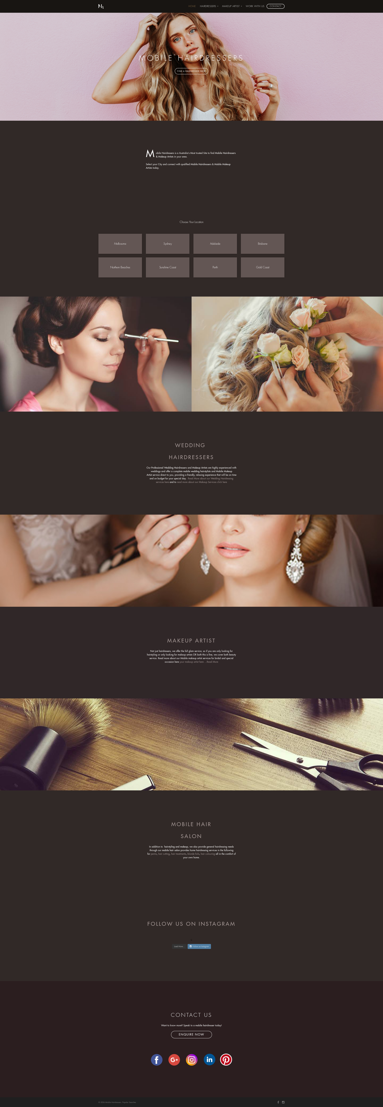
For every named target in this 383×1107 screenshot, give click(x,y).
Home (192, 6)
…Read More (211, 662)
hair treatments (178, 854)
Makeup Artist (231, 6)
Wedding (191, 445)
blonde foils (193, 854)
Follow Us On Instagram (191, 924)
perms (154, 854)
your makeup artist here (192, 662)
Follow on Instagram (201, 946)
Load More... (179, 946)
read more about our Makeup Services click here (202, 482)
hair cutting (164, 854)
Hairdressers (208, 6)
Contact (275, 6)
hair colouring (208, 854)
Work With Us (255, 6)
